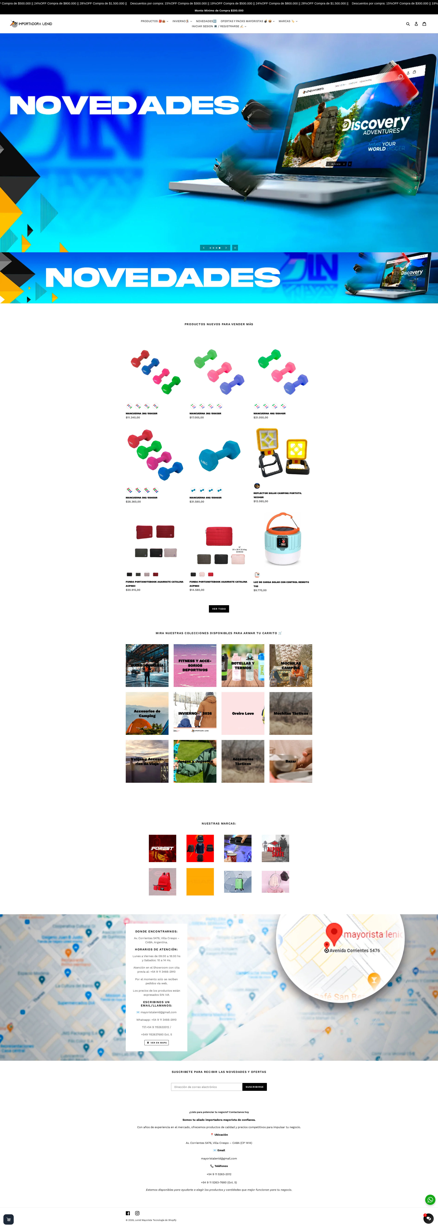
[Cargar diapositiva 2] (214, 248)
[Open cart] (8, 1219)
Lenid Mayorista (143, 1220)
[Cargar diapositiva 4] (220, 248)
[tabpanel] (219, 142)
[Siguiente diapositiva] (226, 247)
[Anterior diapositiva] (204, 247)
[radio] (129, 406)
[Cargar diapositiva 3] (217, 248)
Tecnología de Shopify (164, 1220)
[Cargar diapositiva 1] (211, 248)
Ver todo (219, 608)
